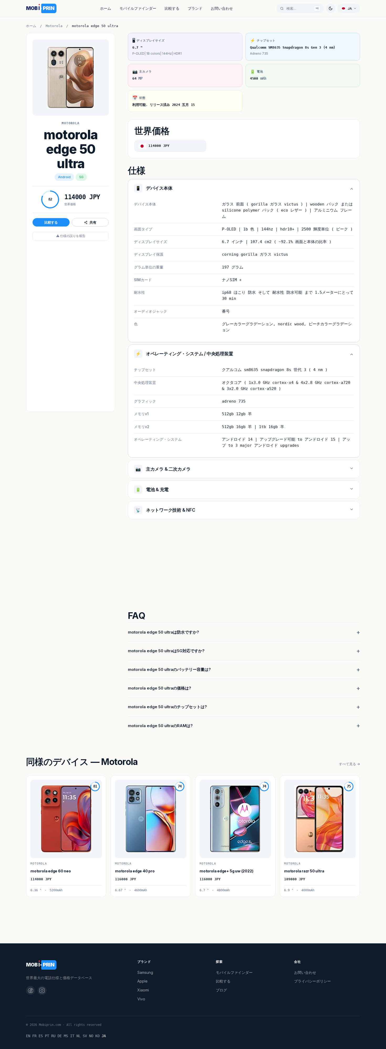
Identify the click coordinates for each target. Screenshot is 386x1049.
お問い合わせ (222, 8)
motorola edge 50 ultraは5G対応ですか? (166, 650)
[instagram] (42, 990)
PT (47, 1036)
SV (85, 1036)
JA (104, 1036)
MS (66, 1036)
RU (53, 1036)
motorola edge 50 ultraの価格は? (159, 688)
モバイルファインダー (137, 8)
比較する (172, 8)
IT (72, 1036)
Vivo (141, 999)
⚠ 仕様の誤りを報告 (70, 236)
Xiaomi (143, 990)
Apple (142, 981)
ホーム (105, 8)
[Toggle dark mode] (330, 8)
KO (97, 1036)
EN (28, 1036)
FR (34, 1036)
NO (91, 1036)
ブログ (221, 990)
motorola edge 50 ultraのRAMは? (160, 725)
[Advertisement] (71, 326)
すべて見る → (349, 764)
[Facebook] (30, 990)
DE (60, 1036)
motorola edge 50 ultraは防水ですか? (163, 632)
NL (78, 1036)
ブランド (195, 8)
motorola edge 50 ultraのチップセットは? (167, 706)
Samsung (145, 972)
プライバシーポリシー (312, 981)
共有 (93, 222)
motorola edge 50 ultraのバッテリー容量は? (169, 669)
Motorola (54, 26)
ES (41, 1036)
